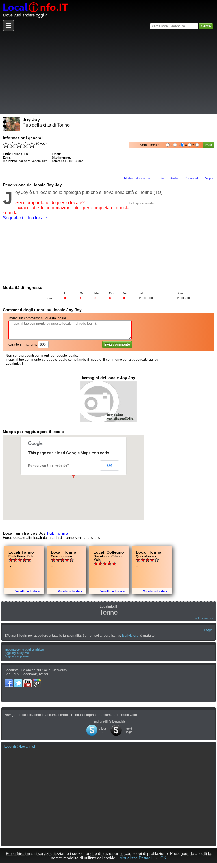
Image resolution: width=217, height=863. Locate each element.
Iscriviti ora (130, 636)
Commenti (191, 178)
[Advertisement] (108, 72)
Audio (174, 178)
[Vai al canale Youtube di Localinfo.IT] (27, 681)
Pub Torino (57, 533)
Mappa (209, 178)
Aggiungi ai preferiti (17, 656)
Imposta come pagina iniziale (24, 649)
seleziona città (204, 618)
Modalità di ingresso (137, 178)
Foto (161, 178)
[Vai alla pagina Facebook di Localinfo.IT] (9, 681)
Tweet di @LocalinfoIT (20, 747)
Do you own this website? (48, 465)
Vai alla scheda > (27, 591)
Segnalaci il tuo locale (25, 217)
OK (109, 465)
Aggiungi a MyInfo (17, 653)
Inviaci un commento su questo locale (37, 318)
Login (208, 630)
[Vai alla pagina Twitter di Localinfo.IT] (18, 681)
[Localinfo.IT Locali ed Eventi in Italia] (35, 2)
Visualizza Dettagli (136, 858)
